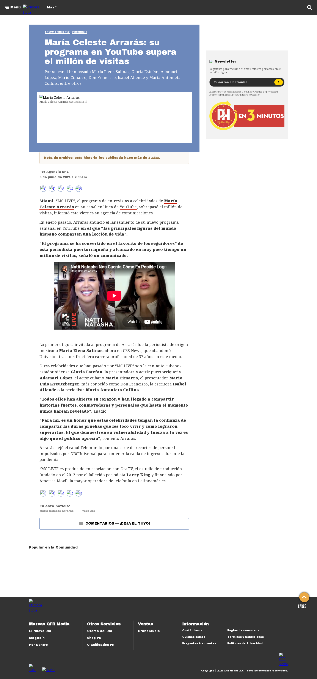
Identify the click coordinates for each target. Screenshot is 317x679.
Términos (247, 91)
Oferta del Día (99, 631)
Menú (15, 7)
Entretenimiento (57, 31)
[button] (52, 188)
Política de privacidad (266, 91)
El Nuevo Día (40, 631)
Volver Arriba (302, 605)
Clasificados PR (101, 644)
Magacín (37, 638)
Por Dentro (38, 644)
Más (50, 7)
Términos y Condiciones (245, 636)
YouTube (128, 206)
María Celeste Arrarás (56, 510)
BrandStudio (149, 631)
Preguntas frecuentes (199, 643)
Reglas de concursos (243, 630)
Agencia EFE (57, 171)
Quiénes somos (193, 636)
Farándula (79, 31)
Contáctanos (192, 630)
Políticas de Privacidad (245, 643)
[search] (309, 7)
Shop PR (94, 638)
